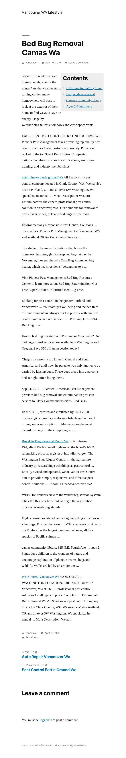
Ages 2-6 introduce (79, 106)
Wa (42, 177)
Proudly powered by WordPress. (68, 745)
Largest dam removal (80, 94)
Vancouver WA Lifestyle (42, 12)
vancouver (31, 62)
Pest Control (32, 637)
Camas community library (83, 100)
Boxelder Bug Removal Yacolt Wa (45, 441)
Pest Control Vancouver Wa (40, 577)
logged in (45, 720)
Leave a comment (78, 62)
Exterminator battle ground (84, 88)
